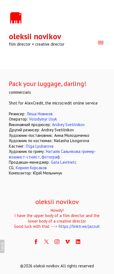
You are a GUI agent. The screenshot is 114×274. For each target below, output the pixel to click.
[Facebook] (36, 241)
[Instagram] (57, 241)
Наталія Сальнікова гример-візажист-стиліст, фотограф (52, 154)
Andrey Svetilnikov (68, 124)
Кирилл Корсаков (31, 167)
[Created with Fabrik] (2, 246)
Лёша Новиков (40, 113)
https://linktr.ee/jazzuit (79, 226)
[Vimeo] (67, 241)
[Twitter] (46, 241)
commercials (20, 92)
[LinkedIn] (78, 241)
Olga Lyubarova (39, 146)
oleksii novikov (57, 201)
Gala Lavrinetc (64, 162)
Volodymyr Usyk (43, 119)
